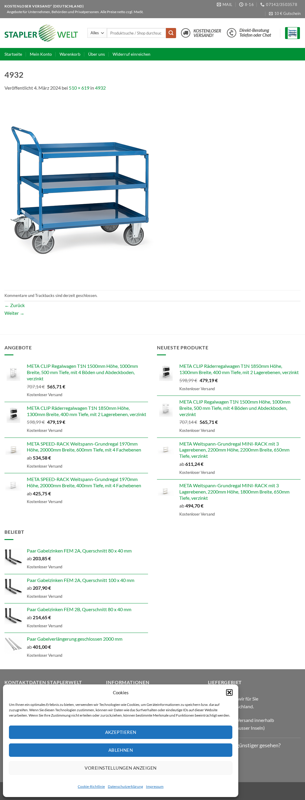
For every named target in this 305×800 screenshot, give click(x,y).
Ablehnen (120, 750)
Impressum (155, 786)
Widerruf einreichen (131, 54)
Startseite (13, 54)
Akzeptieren (120, 732)
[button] (229, 692)
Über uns (96, 54)
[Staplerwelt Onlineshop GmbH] (41, 33)
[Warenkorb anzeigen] (292, 33)
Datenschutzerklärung (125, 786)
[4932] (80, 190)
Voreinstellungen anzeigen (120, 768)
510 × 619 (79, 88)
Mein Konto (41, 54)
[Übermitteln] (171, 33)
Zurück (14, 305)
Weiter (14, 313)
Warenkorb (70, 54)
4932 (100, 88)
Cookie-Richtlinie (91, 786)
